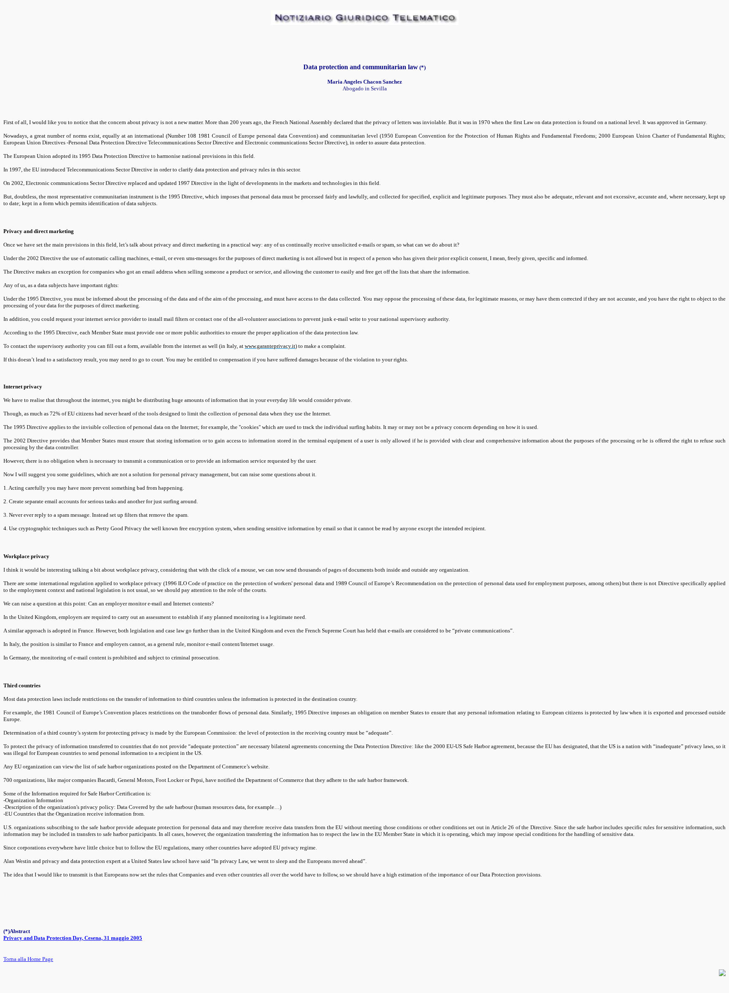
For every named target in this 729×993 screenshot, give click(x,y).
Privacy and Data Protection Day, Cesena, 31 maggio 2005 (72, 938)
